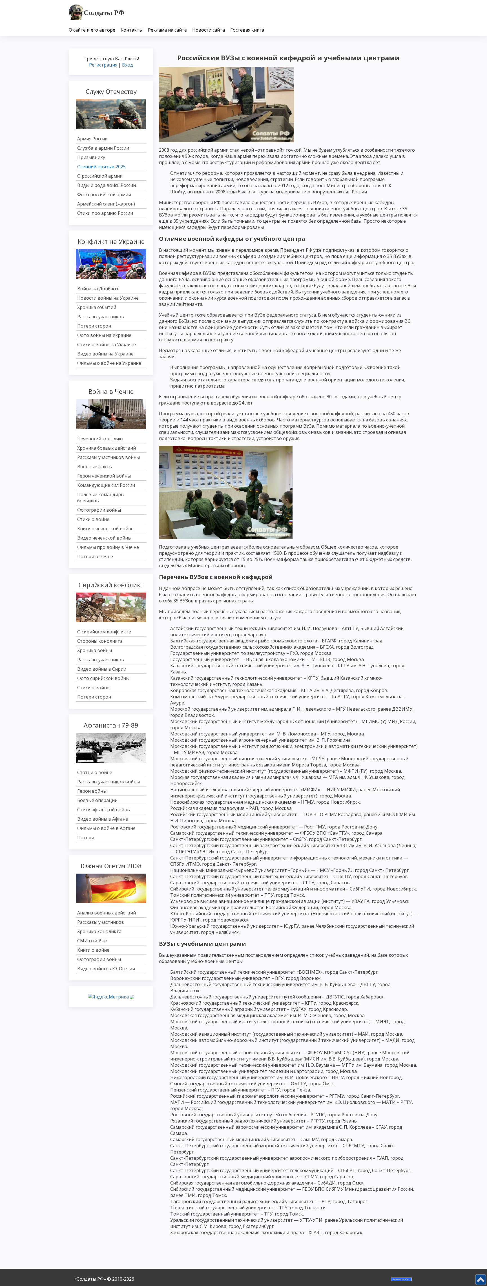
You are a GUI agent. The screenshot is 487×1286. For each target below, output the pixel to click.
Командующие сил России (106, 485)
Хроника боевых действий (106, 448)
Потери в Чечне (95, 556)
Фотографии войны (99, 510)
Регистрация (103, 65)
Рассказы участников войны (108, 457)
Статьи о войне (94, 772)
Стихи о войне (93, 519)
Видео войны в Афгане (102, 819)
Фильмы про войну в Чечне (108, 547)
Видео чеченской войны (104, 538)
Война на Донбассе (98, 289)
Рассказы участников (100, 316)
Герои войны (92, 791)
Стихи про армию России (105, 213)
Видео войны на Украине (105, 354)
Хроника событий (96, 307)
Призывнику (91, 157)
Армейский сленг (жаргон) (106, 204)
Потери (85, 837)
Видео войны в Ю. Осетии (106, 968)
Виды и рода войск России (106, 185)
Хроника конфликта (99, 931)
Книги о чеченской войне (105, 528)
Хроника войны (94, 650)
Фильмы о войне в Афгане (106, 828)
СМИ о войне (92, 941)
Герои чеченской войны (104, 476)
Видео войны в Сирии (101, 669)
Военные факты (94, 466)
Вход (127, 65)
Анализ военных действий (106, 913)
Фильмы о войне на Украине (109, 363)
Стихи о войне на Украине (106, 344)
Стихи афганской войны (103, 809)
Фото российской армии (104, 194)
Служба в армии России (103, 148)
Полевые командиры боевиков (100, 497)
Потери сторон (94, 326)
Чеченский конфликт (100, 439)
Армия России (92, 139)
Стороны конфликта (100, 641)
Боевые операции (97, 800)
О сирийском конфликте (104, 632)
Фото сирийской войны (103, 678)
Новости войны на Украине (108, 298)
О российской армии (100, 176)
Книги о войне (93, 950)
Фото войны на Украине (104, 335)
